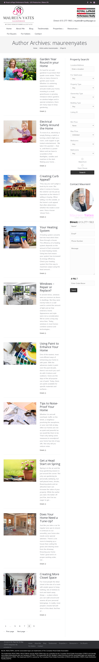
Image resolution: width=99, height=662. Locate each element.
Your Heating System (49, 229)
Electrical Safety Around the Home (49, 125)
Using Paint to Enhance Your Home (49, 346)
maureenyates (69, 42)
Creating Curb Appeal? (49, 177)
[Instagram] (94, 2)
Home (35, 48)
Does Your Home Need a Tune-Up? (49, 517)
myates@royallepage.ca (84, 20)
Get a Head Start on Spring (50, 462)
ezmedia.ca (7, 647)
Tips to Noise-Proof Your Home (49, 406)
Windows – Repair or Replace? (47, 287)
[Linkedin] (90, 2)
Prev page (10, 631)
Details (42, 111)
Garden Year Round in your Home (49, 62)
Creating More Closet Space (49, 575)
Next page (21, 631)
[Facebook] (87, 2)
